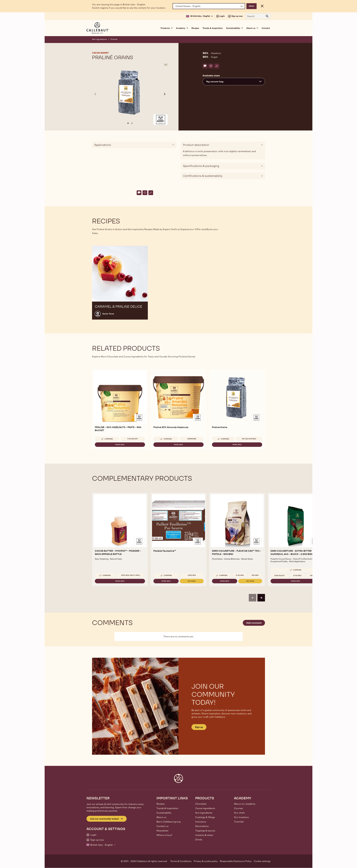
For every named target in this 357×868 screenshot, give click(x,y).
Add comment (253, 622)
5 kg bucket (132, 439)
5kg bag (255, 575)
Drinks (198, 839)
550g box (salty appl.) (130, 575)
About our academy (244, 803)
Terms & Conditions (180, 861)
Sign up (199, 727)
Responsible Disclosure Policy (236, 861)
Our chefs (239, 812)
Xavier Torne (108, 313)
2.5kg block (279, 575)
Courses (238, 808)
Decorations (202, 826)
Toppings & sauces (205, 830)
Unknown (191, 439)
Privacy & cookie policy (206, 861)
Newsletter (162, 830)
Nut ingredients (99, 39)
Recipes (195, 28)
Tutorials (239, 821)
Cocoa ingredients (205, 808)
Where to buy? (164, 835)
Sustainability (163, 812)
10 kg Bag (240, 575)
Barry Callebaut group (168, 821)
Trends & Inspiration (212, 28)
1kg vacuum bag (249, 439)
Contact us (162, 826)
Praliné (114, 39)
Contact (266, 28)
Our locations (241, 817)
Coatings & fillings (205, 817)
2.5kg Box (192, 575)
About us (161, 817)
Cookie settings (262, 861)
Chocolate (200, 803)
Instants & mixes (204, 835)
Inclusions (200, 821)
